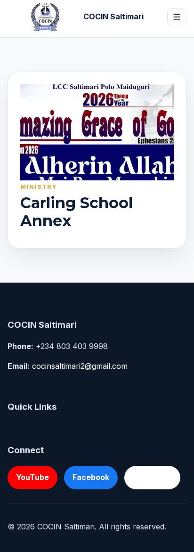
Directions (152, 477)
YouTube (32, 477)
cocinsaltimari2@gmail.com (80, 366)
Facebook (91, 477)
